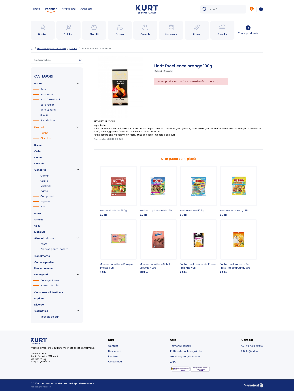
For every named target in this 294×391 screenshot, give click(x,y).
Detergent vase (49, 280)
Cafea (38, 151)
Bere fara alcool (50, 99)
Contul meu (115, 361)
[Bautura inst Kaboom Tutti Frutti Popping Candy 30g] (238, 246)
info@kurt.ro (251, 351)
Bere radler (47, 105)
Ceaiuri (38, 157)
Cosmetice (41, 311)
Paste (43, 244)
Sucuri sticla (47, 120)
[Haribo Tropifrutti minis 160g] (158, 191)
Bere (43, 89)
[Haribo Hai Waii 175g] (198, 191)
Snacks (38, 219)
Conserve (40, 170)
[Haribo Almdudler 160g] (118, 191)
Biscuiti (38, 145)
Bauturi (38, 83)
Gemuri (44, 175)
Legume (45, 201)
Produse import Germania (51, 48)
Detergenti (41, 274)
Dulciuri (73, 48)
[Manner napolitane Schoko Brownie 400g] (158, 246)
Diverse (39, 304)
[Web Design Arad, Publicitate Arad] (253, 385)
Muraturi (45, 186)
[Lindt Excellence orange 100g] (120, 87)
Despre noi (68, 9)
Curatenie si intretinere (48, 292)
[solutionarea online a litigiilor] (200, 369)
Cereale (39, 163)
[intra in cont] (252, 9)
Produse (51, 9)
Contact (86, 9)
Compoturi (46, 196)
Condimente (42, 256)
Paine (37, 213)
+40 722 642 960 (253, 346)
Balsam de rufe (49, 285)
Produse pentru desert (54, 249)
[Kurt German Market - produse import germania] (147, 9)
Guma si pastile (44, 262)
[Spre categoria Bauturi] (43, 30)
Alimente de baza (45, 238)
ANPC (173, 362)
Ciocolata (46, 138)
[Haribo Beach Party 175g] (238, 191)
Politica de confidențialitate (186, 351)
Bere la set (46, 94)
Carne (44, 191)
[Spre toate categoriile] (248, 30)
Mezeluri (39, 232)
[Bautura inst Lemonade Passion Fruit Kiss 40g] (198, 246)
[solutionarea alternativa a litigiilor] (180, 369)
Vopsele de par (49, 317)
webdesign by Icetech (41, 386)
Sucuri (44, 115)
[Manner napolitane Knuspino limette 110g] (118, 246)
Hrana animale (43, 268)
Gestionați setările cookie (185, 356)
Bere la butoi (48, 110)
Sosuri (38, 226)
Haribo (44, 133)
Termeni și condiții (180, 346)
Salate (44, 181)
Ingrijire (39, 298)
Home (36, 9)
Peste (43, 206)
